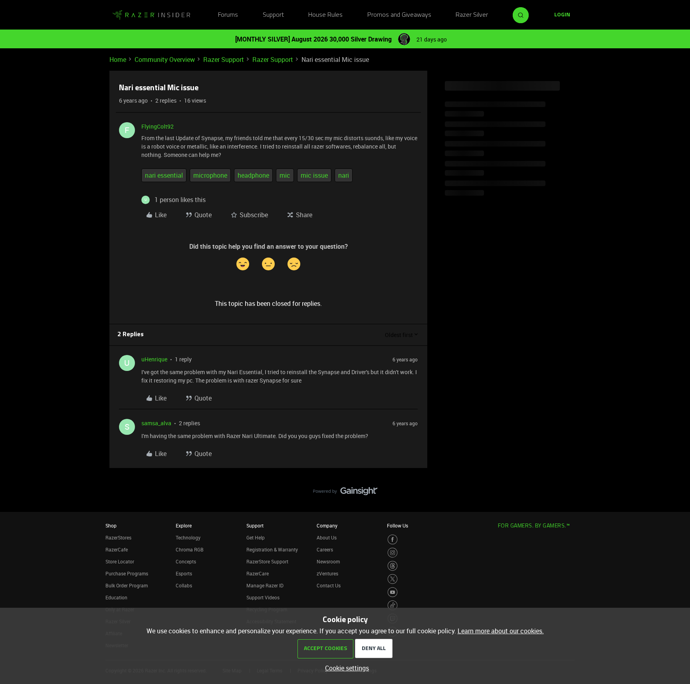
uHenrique (154, 359)
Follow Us (397, 525)
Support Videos (263, 597)
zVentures (327, 573)
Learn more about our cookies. (501, 631)
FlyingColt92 (157, 126)
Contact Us (329, 585)
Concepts (186, 561)
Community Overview (165, 59)
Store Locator (119, 561)
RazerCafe (116, 549)
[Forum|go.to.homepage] (151, 15)
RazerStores (118, 537)
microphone (210, 175)
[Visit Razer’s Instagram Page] (392, 552)
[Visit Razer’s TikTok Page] (392, 605)
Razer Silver (472, 15)
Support (273, 15)
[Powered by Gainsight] (345, 493)
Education (116, 597)
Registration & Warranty (272, 549)
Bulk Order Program (126, 585)
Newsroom (328, 561)
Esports (184, 573)
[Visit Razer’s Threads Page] (392, 565)
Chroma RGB (190, 549)
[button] (562, 15)
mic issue (314, 175)
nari (343, 175)
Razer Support (223, 59)
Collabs (184, 585)
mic (285, 175)
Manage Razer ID (265, 585)
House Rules (325, 15)
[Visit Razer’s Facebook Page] (392, 539)
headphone (253, 175)
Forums (228, 15)
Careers (325, 549)
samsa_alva (156, 423)
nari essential (164, 175)
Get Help (255, 537)
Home (117, 59)
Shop (111, 525)
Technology (188, 537)
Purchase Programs (126, 573)
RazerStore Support (267, 561)
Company (327, 525)
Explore (184, 525)
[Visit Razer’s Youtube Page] (392, 592)
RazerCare (257, 573)
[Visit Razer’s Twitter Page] (392, 579)
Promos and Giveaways (399, 15)
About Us (327, 537)
